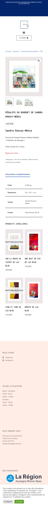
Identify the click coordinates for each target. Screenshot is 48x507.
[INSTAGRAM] (26, 13)
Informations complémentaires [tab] (17, 174)
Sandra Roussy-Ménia (29, 51)
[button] (24, 32)
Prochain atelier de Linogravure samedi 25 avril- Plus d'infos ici (24, 2)
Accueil (8, 51)
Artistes (16, 51)
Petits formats (33, 159)
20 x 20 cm (17, 159)
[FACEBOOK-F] (22, 13)
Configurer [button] (8, 502)
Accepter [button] (19, 502)
